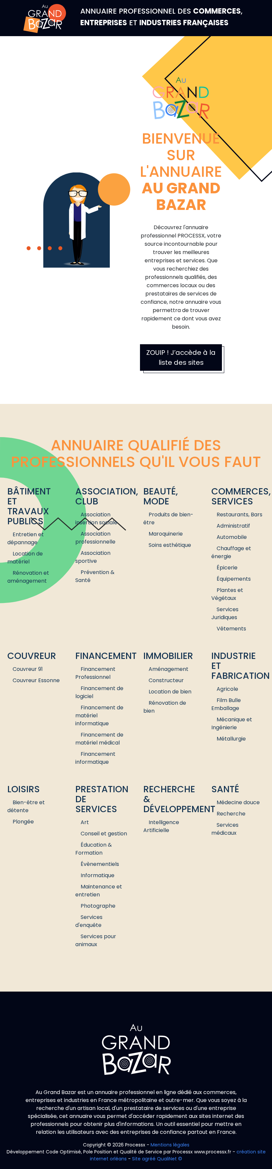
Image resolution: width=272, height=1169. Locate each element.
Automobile (232, 537)
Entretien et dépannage (25, 538)
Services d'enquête (88, 921)
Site (136, 1158)
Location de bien (170, 691)
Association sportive (92, 557)
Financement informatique (95, 758)
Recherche (231, 813)
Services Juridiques (224, 613)
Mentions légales (170, 1144)
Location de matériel (25, 557)
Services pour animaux (95, 940)
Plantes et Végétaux (227, 594)
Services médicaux (224, 829)
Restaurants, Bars (239, 514)
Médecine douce (238, 802)
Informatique (97, 875)
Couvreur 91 (28, 669)
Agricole (227, 689)
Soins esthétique (170, 545)
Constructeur (166, 680)
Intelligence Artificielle (161, 826)
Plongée (23, 821)
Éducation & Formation (93, 849)
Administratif (233, 526)
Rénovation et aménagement (28, 577)
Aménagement (168, 669)
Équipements (234, 579)
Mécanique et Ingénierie (231, 723)
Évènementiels (100, 864)
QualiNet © (169, 1158)
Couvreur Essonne (36, 680)
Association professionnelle (95, 538)
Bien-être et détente (26, 806)
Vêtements (231, 628)
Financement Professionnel (95, 673)
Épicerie (227, 567)
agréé (149, 1158)
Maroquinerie (166, 534)
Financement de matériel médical (99, 739)
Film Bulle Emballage (226, 704)
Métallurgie (231, 739)
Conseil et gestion (104, 833)
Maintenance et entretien (98, 890)
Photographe (98, 906)
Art (85, 822)
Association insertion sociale (96, 518)
